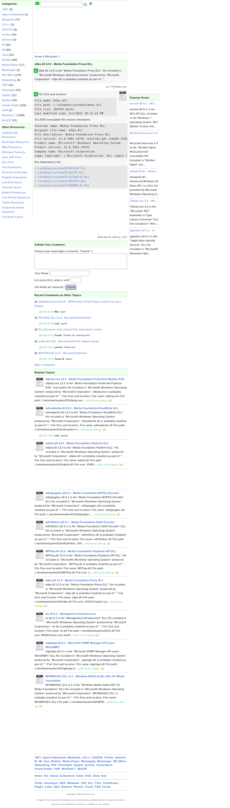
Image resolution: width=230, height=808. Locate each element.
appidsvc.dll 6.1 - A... (143, 230)
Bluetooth (8, 19)
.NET (5, 9)
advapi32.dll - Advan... (144, 171)
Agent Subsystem (13, 14)
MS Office (8, 75)
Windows (73, 783)
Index (80, 776)
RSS (88, 776)
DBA (63, 783)
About (54, 776)
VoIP (5, 110)
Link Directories (12, 182)
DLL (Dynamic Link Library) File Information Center (70, 329)
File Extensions (12, 167)
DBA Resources (12, 147)
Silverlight (8, 90)
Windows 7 (9, 115)
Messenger (9, 70)
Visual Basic (104, 765)
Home (38, 56)
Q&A (57, 786)
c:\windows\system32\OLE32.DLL (59, 172)
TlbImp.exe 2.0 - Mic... (144, 201)
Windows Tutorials (13, 152)
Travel (89, 786)
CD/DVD (7, 29)
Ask (104, 776)
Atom (96, 776)
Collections (67, 776)
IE (3, 45)
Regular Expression (14, 177)
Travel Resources (13, 202)
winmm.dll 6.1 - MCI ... (144, 103)
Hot (46, 776)
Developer (51, 783)
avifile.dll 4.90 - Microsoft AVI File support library (68, 341)
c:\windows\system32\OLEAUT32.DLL (62, 176)
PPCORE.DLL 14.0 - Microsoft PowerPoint (64, 317)
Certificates (110, 783)
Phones (78, 786)
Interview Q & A (11, 187)
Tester (39, 783)
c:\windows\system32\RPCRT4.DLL (60, 181)
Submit (70, 287)
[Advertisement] (17, 267)
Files (98, 783)
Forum (106, 786)
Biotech (66, 786)
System (6, 100)
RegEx (39, 786)
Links (48, 786)
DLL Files (8, 162)
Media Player (10, 65)
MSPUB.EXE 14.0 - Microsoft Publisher (62, 353)
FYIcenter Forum (12, 217)
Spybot (6, 95)
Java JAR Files (11, 157)
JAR (84, 783)
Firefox (6, 34)
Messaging (88, 761)
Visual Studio (10, 105)
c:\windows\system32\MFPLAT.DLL (60, 168)
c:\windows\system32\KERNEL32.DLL (62, 185)
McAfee (6, 60)
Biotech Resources (14, 192)
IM (3, 50)
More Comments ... (46, 365)
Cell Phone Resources (16, 197)
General (7, 39)
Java (5, 55)
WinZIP (6, 120)
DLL (91, 783)
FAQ (97, 786)
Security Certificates (15, 172)
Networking (9, 80)
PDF (5, 85)
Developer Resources (15, 142)
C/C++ (6, 24)
